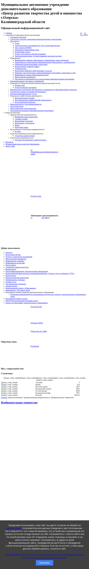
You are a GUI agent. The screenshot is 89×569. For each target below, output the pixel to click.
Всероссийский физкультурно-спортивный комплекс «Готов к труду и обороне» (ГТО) (40, 273)
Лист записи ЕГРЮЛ (23, 48)
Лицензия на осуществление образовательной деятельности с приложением (45, 62)
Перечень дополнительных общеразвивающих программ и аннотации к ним (45, 73)
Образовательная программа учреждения (31, 64)
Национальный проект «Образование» (21, 288)
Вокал (17, 125)
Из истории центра (13, 255)
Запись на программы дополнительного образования (27, 303)
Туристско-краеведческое (25, 136)
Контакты (9, 142)
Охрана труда (11, 282)
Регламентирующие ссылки (16, 299)
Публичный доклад (22, 52)
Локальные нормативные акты (27, 50)
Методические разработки (25, 77)
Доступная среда (16, 106)
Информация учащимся (15, 261)
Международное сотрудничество (23, 108)
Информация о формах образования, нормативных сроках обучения (42, 60)
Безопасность (11, 269)
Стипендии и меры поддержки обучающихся (28, 92)
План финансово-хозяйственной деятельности (33, 100)
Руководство (20, 85)
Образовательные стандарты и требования (27, 81)
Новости (9, 253)
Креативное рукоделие (24, 121)
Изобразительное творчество (26, 117)
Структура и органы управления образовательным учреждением (35, 39)
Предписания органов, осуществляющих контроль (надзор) (38, 56)
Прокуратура (11, 276)
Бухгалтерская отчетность (25, 102)
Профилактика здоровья (15, 280)
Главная (9, 33)
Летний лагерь (11, 286)
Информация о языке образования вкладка (32, 75)
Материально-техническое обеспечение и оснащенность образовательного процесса (43, 90)
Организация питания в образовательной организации (32, 111)
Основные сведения (18, 37)
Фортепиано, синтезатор (24, 123)
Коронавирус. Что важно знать (18, 290)
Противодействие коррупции (17, 278)
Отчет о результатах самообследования (30, 54)
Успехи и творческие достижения (19, 257)
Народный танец (21, 127)
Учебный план (20, 69)
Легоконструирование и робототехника (30, 140)
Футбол (18, 132)
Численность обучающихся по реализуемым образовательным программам (44, 79)
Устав (17, 43)
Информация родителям (15, 263)
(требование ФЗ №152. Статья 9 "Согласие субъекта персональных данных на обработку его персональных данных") (44, 556)
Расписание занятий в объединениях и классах (33, 71)
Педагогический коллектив (26, 88)
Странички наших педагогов (17, 267)
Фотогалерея (11, 265)
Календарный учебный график (27, 67)
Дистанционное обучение (16, 284)
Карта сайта (10, 146)
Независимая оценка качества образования (22, 144)
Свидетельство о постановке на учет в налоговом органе (37, 46)
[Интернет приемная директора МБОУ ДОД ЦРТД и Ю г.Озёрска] (44, 355)
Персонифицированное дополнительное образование (27, 271)
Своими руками (21, 119)
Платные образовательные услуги (23, 94)
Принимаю (44, 563)
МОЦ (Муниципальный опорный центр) (22, 301)
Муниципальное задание (25, 98)
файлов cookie (14, 528)
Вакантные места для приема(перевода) (26, 104)
